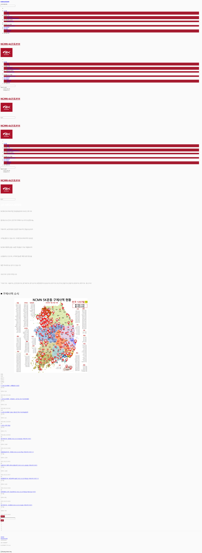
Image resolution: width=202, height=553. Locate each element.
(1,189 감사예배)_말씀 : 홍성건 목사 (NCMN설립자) (14, 412)
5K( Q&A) (6, 28)
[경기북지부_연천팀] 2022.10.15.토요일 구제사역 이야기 (16, 439)
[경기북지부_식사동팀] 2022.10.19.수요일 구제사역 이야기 (16, 505)
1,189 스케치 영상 (5, 425)
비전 (8, 12)
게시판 (8, 31)
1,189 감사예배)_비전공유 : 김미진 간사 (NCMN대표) (15, 399)
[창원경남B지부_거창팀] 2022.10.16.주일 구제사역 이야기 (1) (17, 452)
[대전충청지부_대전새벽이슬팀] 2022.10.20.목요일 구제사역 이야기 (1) (20, 478)
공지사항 (9, 30)
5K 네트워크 (6, 27)
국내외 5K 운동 (10, 21)
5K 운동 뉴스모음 (11, 25)
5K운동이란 (9, 17)
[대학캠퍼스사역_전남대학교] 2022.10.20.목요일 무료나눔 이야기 (18, 492)
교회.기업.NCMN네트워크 (13, 18)
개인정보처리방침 (4, 538)
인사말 (5, 11)
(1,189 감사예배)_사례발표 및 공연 (10, 385)
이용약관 (2, 537)
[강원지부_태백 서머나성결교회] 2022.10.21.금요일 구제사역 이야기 (19, 465)
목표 (8, 14)
